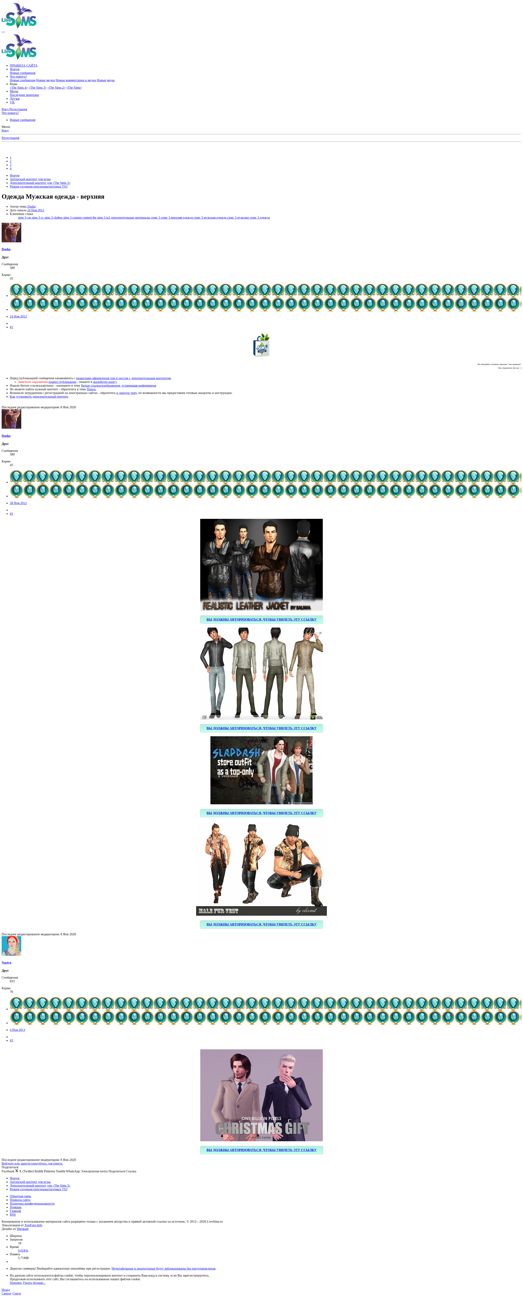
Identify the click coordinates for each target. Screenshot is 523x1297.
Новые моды (106, 80)
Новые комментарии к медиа (76, 80)
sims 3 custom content (78, 217)
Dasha (31, 206)
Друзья (14, 98)
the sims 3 (99, 217)
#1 (11, 327)
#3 (11, 1040)
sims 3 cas (25, 217)
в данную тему (126, 393)
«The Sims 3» (38, 87)
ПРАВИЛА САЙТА (24, 65)
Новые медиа (45, 80)
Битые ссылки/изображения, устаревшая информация (118, 385)
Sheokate (23, 1229)
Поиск (91, 389)
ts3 (108, 217)
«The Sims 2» (56, 87)
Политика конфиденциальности (32, 1203)
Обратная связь (20, 1196)
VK (12, 102)
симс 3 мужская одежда (210, 217)
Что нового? (18, 76)
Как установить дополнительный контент (39, 396)
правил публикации (62, 382)
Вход (5, 130)
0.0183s (23, 1250)
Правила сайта (20, 1200)
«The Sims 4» (19, 87)
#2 (11, 513)
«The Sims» (74, 87)
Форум (14, 69)
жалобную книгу (104, 382)
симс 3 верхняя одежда (177, 217)
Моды (14, 91)
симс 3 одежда (260, 217)
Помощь (15, 1207)
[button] (13, 84)
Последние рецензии (24, 95)
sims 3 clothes (54, 217)
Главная (15, 1211)
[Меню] (3, 32)
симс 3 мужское (238, 217)
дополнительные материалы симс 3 (136, 217)
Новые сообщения (22, 73)
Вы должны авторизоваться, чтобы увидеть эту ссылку (262, 619)
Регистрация (10, 138)
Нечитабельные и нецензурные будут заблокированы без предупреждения (163, 1268)
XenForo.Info (33, 1225)
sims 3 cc (38, 217)
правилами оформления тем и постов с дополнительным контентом (123, 378)
